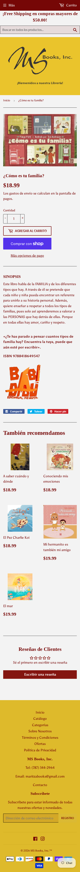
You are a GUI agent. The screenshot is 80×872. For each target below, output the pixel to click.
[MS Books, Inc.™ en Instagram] (43, 839)
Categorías (40, 725)
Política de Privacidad (40, 750)
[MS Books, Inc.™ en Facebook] (35, 839)
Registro (67, 818)
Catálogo (40, 719)
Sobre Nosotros (40, 731)
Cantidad (9, 210)
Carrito (71, 5)
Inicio (6, 100)
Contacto (40, 785)
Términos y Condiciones (40, 738)
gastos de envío (20, 193)
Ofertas (40, 744)
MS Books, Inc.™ (41, 850)
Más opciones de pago (27, 256)
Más (12, 5)
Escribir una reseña (40, 674)
